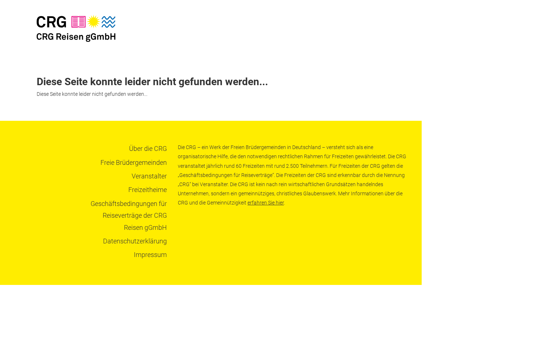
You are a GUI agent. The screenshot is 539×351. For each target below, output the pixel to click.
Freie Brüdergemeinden (133, 162)
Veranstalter (149, 176)
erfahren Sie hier (265, 203)
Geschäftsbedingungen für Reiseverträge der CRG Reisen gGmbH (129, 215)
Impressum (150, 254)
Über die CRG (148, 148)
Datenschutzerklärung (135, 241)
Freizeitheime (147, 189)
